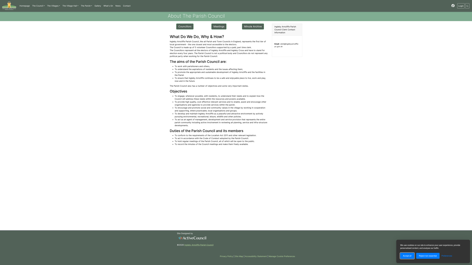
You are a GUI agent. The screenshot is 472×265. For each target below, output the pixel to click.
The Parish (86, 6)
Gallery (98, 6)
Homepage (25, 6)
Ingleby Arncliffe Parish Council (199, 245)
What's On (108, 6)
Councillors (184, 26)
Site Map (238, 256)
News (118, 6)
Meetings (219, 26)
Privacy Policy (226, 256)
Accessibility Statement (255, 256)
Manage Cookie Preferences (281, 256)
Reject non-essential (428, 255)
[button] (467, 5)
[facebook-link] (453, 6)
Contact (127, 6)
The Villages (53, 6)
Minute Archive (253, 26)
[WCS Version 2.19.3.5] (192, 238)
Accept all (407, 255)
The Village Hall (69, 6)
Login (461, 6)
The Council (37, 6)
